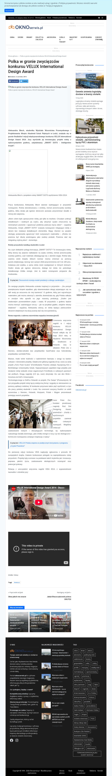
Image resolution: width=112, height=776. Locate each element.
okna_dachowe (79, 685)
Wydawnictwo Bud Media (83, 740)
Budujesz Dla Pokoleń (82, 731)
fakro (96, 685)
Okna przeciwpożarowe (92, 272)
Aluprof (76, 689)
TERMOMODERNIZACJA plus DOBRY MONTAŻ (87, 754)
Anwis (94, 689)
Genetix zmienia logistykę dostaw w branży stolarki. (88, 93)
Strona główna (40, 18)
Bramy (29, 37)
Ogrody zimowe (98, 38)
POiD (92, 719)
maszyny (85, 668)
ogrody (76, 676)
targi (89, 685)
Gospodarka (86, 37)
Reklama (72, 18)
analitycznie (95, 668)
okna (76, 651)
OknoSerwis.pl (81, 390)
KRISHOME (78, 744)
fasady (87, 680)
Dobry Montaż (79, 727)
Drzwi (20, 37)
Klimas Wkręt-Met (80, 723)
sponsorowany (91, 672)
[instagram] (102, 18)
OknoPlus (77, 702)
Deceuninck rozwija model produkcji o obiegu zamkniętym (41, 280)
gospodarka (78, 663)
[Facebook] (12, 741)
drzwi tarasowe (79, 693)
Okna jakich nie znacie (17, 597)
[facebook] (99, 18)
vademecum (78, 659)
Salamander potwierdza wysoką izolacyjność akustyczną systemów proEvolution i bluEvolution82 (94, 205)
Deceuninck (92, 727)
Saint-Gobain (78, 710)
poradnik (87, 702)
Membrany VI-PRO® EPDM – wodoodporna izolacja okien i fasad (89, 281)
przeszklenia (91, 706)
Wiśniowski (91, 748)
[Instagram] (16, 741)
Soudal (87, 744)
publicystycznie (89, 655)
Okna (12, 37)
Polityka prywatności (60, 18)
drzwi (83, 651)
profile (76, 668)
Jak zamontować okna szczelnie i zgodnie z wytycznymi (89, 292)
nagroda (85, 689)
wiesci (17, 582)
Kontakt (79, 18)
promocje (85, 676)
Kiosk (49, 18)
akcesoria (77, 655)
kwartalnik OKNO (80, 736)
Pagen (76, 714)
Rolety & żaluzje (39, 38)
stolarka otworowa (81, 719)
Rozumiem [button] (9, 10)
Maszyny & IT (73, 38)
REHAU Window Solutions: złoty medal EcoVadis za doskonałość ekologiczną (94, 224)
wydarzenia (78, 680)
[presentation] (9, 623)
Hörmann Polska (92, 710)
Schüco (91, 697)
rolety (95, 663)
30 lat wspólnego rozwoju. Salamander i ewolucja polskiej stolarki (61, 652)
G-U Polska (92, 693)
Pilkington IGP (79, 748)
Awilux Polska (79, 706)
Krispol (84, 714)
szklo (87, 663)
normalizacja (78, 672)
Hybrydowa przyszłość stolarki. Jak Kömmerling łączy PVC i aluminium (88, 140)
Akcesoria (51, 37)
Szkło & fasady (62, 39)
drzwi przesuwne (80, 697)
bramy (88, 659)
